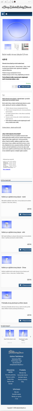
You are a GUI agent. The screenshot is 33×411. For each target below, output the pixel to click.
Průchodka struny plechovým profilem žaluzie (14, 303)
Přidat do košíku (25, 86)
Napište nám (10, 381)
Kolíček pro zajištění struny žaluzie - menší (14, 197)
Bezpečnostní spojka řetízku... (23, 339)
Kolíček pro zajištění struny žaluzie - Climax (14, 267)
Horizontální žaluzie (23, 375)
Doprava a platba (10, 377)
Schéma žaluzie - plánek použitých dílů (11, 127)
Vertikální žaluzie (22, 377)
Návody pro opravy (16, 396)
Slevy (22, 381)
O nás (16, 399)
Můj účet (16, 392)
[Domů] (3, 14)
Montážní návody (16, 394)
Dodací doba (10, 379)
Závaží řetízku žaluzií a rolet (10, 339)
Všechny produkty (22, 379)
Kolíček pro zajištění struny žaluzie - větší (13, 232)
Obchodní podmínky (10, 375)
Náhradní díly (22, 373)
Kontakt (10, 384)
